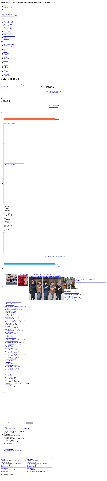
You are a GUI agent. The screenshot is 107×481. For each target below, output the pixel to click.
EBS (4, 50)
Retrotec (5, 57)
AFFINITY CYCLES (8, 44)
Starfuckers (6, 67)
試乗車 (8, 385)
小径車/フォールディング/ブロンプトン (16, 383)
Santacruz (5, 61)
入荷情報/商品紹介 (11, 381)
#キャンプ (6, 34)
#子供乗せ (6, 39)
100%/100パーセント (69, 291)
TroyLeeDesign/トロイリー (13, 344)
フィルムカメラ (10, 375)
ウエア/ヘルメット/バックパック (14, 354)
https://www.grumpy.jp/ (6, 466)
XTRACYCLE (7, 75)
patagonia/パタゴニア (11, 329)
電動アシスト (9, 386)
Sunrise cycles (6, 68)
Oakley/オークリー (11, 326)
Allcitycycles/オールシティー (71, 294)
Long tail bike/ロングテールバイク (15, 320)
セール (8, 372)
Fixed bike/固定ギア (11, 312)
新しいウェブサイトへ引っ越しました (74, 277)
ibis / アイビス (10, 315)
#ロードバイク (7, 27)
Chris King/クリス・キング (13, 302)
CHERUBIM (6, 48)
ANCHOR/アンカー (69, 296)
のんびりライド (10, 349)
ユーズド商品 (9, 378)
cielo (4, 49)
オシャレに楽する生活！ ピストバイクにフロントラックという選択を (36, 274)
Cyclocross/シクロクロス (12, 308)
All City (5, 45)
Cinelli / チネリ (10, 305)
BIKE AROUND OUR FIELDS (71, 297)
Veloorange (6, 74)
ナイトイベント (10, 374)
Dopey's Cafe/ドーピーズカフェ (14, 309)
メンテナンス (9, 377)
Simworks (5, 65)
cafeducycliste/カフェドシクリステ (72, 299)
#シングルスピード (8, 31)
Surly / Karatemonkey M (53, 105)
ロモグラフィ (9, 380)
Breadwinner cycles (8, 46)
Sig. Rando (9, 335)
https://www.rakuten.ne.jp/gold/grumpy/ (12, 450)
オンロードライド (11, 359)
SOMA (5, 66)
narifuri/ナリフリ (10, 323)
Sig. (4, 63)
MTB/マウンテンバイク (12, 321)
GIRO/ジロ (9, 314)
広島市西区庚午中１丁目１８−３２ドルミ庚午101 (16, 428)
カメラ (8, 362)
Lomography (9, 318)
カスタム (8, 360)
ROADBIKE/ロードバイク (13, 330)
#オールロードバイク (9, 36)
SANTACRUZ (10, 333)
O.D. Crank (6, 86)
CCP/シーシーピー (68, 300)
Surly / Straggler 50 (53, 92)
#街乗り (5, 37)
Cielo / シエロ (9, 303)
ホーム (5, 5)
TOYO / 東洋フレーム (12, 341)
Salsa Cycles (6, 58)
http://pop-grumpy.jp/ (31, 466)
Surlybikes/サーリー (11, 338)
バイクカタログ (7, 8)
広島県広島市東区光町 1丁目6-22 (11, 435)
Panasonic (5, 56)
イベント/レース (10, 352)
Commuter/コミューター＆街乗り (14, 306)
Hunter (5, 52)
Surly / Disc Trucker (53, 107)
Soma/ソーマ (9, 336)
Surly (4, 70)
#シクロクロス (7, 25)
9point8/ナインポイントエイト (71, 293)
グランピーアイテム (11, 365)
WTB (7, 345)
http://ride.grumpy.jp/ (8, 443)
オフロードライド (11, 355)
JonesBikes (6, 53)
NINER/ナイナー (10, 324)
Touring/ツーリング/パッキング (14, 339)
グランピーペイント (11, 369)
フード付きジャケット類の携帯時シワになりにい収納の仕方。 (45, 276)
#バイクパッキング (8, 33)
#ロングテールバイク (9, 28)
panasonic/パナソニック (12, 327)
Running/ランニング (11, 332)
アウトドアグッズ (11, 351)
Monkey (5, 54)
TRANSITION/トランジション (14, 342)
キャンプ (8, 363)
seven (4, 62)
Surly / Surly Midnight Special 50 (53, 91)
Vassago (5, 72)
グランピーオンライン (12, 366)
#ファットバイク (7, 24)
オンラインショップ (11, 357)
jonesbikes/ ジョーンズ (12, 317)
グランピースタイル (11, 368)
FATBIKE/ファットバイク (13, 311)
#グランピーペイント (9, 21)
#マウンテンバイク (8, 22)
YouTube (8, 346)
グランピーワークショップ (13, 371)
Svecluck (5, 71)
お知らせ (8, 348)
